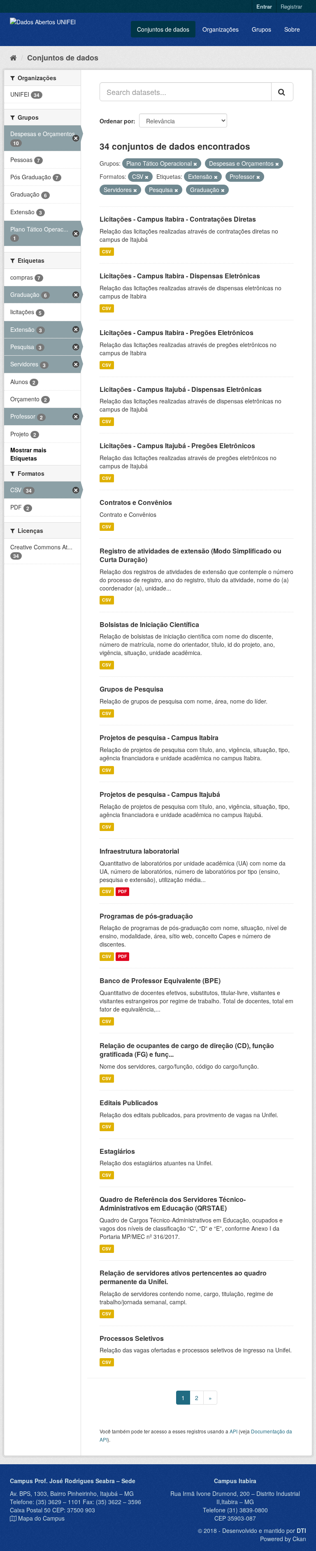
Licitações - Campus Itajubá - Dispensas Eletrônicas (181, 389)
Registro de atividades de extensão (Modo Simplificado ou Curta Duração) (190, 555)
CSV (106, 251)
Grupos (261, 29)
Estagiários (117, 1151)
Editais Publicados (129, 1102)
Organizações (220, 29)
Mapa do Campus (41, 1518)
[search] (282, 91)
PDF (122, 892)
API (233, 1431)
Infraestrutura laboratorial (139, 851)
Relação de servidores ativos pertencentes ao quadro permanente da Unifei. (183, 1277)
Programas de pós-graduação (146, 916)
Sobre (292, 29)
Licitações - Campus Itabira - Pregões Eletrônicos (176, 332)
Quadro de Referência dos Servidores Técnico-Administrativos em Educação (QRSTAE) (173, 1204)
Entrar (264, 6)
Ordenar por (116, 121)
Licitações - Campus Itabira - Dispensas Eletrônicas (180, 275)
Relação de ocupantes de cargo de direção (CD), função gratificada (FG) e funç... (187, 1050)
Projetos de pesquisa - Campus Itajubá (160, 794)
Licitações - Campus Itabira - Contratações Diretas (178, 219)
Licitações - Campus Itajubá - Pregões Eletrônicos (177, 445)
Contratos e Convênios (136, 502)
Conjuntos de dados (163, 29)
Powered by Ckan (283, 1539)
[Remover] (195, 163)
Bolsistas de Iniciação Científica (149, 624)
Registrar (291, 6)
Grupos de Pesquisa (131, 689)
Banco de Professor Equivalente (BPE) (160, 980)
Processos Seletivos (132, 1338)
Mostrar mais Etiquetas (28, 454)
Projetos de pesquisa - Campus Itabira (159, 737)
